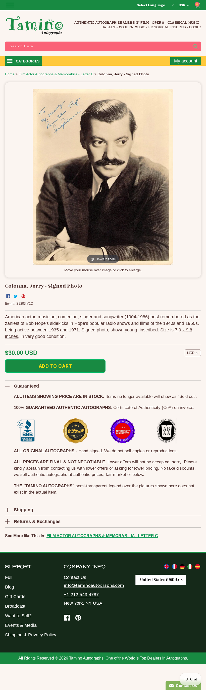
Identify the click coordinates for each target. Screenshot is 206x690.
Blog (9, 587)
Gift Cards (15, 596)
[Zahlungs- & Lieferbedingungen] (183, 567)
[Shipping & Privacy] (167, 567)
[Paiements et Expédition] (175, 567)
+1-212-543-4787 (81, 594)
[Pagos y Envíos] (197, 567)
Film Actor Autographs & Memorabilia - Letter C (102, 536)
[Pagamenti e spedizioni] (190, 567)
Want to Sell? (18, 615)
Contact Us (75, 577)
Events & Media (21, 625)
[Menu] (10, 5)
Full (8, 577)
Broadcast (15, 606)
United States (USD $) (159, 580)
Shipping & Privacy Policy (30, 634)
